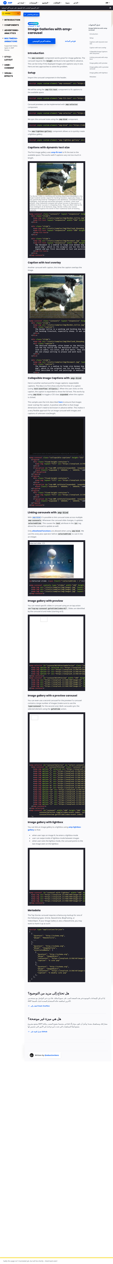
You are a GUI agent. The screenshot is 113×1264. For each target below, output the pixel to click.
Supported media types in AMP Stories (10, 48)
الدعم (76, 3)
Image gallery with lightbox (99, 73)
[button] (70, 561)
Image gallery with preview (98, 63)
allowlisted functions (41, 531)
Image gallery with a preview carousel (99, 68)
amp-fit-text (56, 152)
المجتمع (45, 3)
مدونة (67, 3)
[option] (44, 619)
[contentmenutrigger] (99, 24)
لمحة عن (21, 3)
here (61, 402)
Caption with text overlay (98, 48)
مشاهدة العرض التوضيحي (41, 41)
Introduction (94, 34)
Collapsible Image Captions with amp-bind (98, 52)
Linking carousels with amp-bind (99, 58)
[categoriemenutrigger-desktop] (31, 14)
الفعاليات (56, 3)
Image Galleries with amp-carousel (98, 29)
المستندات (33, 3)
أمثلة (38, 26)
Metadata (93, 77)
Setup (91, 38)
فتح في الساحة (70, 41)
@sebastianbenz (52, 1055)
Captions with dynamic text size (99, 43)
